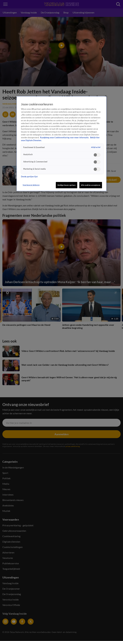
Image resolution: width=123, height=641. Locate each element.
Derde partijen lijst (29, 176)
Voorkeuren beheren (31, 185)
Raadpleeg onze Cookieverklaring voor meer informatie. (64, 137)
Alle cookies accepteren (90, 185)
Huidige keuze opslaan (66, 185)
